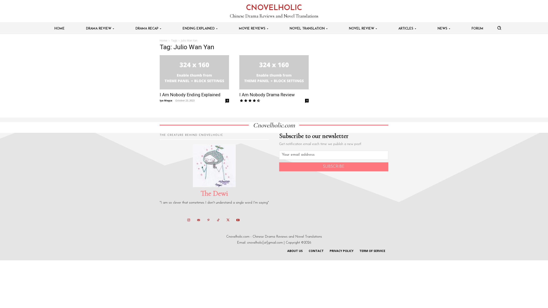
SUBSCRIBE (334, 166)
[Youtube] (238, 220)
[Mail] (198, 220)
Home (163, 40)
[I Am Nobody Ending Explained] (194, 72)
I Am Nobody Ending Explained (190, 94)
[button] (499, 28)
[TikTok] (218, 220)
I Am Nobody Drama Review (267, 94)
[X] (228, 220)
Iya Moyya (166, 100)
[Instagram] (188, 220)
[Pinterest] (208, 220)
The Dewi (214, 193)
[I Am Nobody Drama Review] (274, 72)
